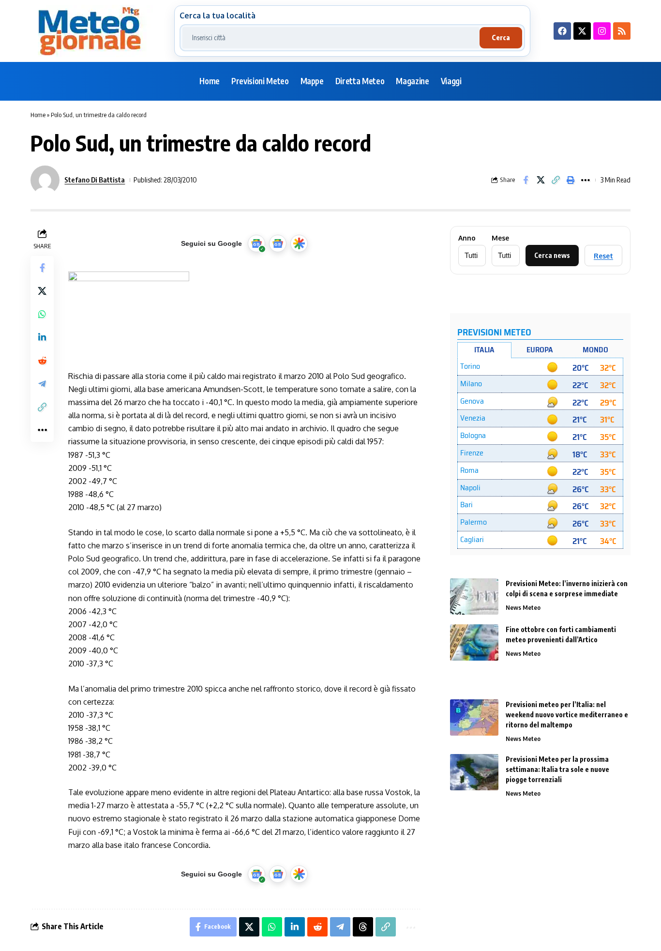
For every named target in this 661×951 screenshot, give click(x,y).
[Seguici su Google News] (277, 243)
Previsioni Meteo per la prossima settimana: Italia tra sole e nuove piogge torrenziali (557, 769)
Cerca (501, 37)
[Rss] (622, 31)
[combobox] (331, 37)
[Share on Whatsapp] (42, 314)
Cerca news (552, 255)
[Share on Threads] (363, 926)
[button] (555, 180)
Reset (603, 256)
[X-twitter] (582, 31)
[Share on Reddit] (42, 360)
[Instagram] (602, 31)
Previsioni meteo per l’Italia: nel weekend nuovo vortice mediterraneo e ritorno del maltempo (567, 714)
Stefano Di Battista (94, 179)
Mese (500, 238)
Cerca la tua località (217, 15)
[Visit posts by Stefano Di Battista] (45, 180)
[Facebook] (562, 31)
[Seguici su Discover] (299, 243)
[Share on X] (540, 180)
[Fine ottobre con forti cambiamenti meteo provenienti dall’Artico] (474, 642)
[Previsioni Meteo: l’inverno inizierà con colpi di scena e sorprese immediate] (474, 596)
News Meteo (523, 607)
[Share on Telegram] (42, 383)
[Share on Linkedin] (42, 337)
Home (37, 115)
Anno (467, 238)
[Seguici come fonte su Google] (256, 243)
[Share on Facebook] (525, 180)
